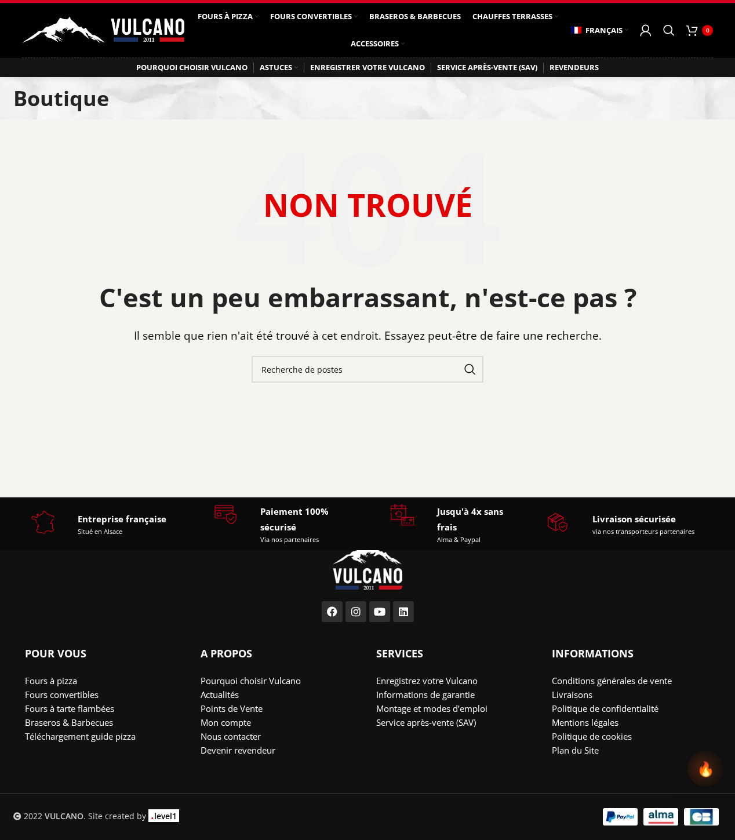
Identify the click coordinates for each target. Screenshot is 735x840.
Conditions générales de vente (612, 680)
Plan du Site (575, 750)
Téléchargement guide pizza (80, 736)
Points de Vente (232, 708)
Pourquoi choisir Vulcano (251, 680)
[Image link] (367, 565)
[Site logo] (103, 29)
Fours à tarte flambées (69, 708)
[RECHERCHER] (470, 369)
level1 (164, 816)
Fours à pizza (51, 680)
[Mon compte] (645, 30)
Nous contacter (231, 736)
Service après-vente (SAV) (426, 722)
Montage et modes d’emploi (431, 708)
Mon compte (226, 722)
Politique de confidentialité (605, 708)
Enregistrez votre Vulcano (427, 680)
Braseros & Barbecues (69, 722)
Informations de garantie (425, 694)
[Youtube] (379, 611)
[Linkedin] (403, 611)
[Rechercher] (669, 30)
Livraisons (572, 694)
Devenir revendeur (238, 750)
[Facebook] (332, 611)
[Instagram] (355, 611)
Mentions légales (585, 722)
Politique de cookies (592, 736)
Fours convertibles (62, 694)
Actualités (220, 694)
